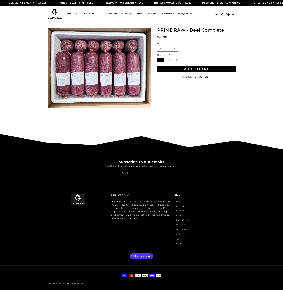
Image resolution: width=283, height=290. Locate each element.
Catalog (180, 206)
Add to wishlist (198, 76)
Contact (180, 211)
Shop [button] (177, 195)
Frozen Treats (182, 220)
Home (179, 201)
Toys (178, 239)
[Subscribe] (161, 173)
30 (177, 60)
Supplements (182, 229)
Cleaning (180, 234)
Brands (179, 215)
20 (169, 60)
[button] (70, 14)
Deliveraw (56, 283)
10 (161, 60)
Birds (178, 243)
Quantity (162, 43)
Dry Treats (181, 225)
